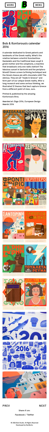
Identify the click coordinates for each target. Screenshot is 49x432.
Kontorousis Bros (10, 96)
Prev (6, 405)
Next (43, 405)
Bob (24, 4)
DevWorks (29, 425)
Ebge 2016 (18, 101)
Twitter (30, 414)
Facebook (20, 414)
